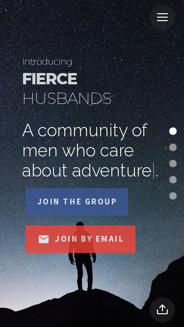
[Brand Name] (35, 19)
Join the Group (77, 201)
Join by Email (81, 239)
